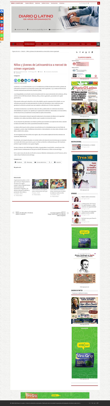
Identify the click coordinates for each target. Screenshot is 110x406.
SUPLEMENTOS (63, 44)
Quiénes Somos (45, 3)
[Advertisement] (55, 36)
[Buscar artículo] (98, 3)
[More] (39, 79)
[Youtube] (85, 3)
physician (34, 86)
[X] (22, 79)
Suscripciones (54, 3)
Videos (83, 44)
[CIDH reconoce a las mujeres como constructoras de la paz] (40, 184)
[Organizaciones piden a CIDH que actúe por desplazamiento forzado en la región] (23, 187)
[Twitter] (83, 3)
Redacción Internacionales (21, 71)
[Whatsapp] (18, 79)
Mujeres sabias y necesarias (88, 196)
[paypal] (88, 3)
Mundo (23, 51)
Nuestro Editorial (29, 3)
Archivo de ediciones (74, 44)
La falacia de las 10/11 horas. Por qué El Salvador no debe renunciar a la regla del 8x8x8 (89, 205)
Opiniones (37, 3)
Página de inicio (16, 51)
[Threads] (35, 79)
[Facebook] (81, 3)
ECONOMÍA (46, 44)
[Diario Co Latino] (55, 19)
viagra (52, 88)
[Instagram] (32, 79)
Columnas (61, 3)
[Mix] (1, 32)
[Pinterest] (1, 25)
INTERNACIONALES (29, 44)
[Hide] (0, 42)
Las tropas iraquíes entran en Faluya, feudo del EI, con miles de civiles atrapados (56, 213)
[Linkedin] (25, 79)
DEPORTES (38, 44)
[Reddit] (1, 18)
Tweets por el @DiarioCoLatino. (80, 293)
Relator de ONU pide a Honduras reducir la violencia (24, 213)
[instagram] (86, 3)
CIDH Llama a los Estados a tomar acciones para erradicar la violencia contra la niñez (58, 191)
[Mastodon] (1, 28)
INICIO (13, 44)
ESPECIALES (54, 44)
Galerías (89, 44)
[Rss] (80, 3)
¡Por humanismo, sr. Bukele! (88, 145)
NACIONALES (19, 44)
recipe (21, 86)
